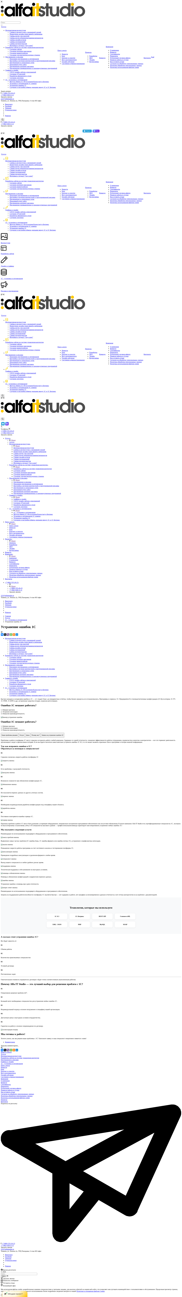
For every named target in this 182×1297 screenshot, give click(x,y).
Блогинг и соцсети (68, 58)
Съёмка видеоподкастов (18, 44)
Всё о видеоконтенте (69, 60)
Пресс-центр (62, 50)
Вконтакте (9, 104)
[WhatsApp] (11, 634)
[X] (5, 634)
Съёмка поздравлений (17, 42)
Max (97, 131)
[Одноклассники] (14, 634)
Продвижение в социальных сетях (22, 63)
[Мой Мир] (17, 634)
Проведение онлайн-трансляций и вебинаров (26, 34)
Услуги (3, 27)
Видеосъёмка (94, 62)
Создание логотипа (16, 78)
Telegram (8, 108)
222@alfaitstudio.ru (7, 99)
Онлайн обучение (68, 62)
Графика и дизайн (11, 70)
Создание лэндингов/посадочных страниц (25, 55)
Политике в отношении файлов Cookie (91, 1291)
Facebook (8, 106)
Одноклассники (11, 110)
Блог (63, 56)
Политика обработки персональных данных (126, 65)
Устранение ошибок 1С (18, 85)
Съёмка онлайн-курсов (18, 40)
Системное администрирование (73, 63)
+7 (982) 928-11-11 (7, 95)
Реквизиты (114, 56)
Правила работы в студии (119, 60)
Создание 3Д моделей (17, 74)
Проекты (88, 52)
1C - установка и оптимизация (16, 80)
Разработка (93, 56)
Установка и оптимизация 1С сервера (23, 83)
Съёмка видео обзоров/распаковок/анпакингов (26, 38)
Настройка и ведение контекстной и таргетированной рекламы (32, 61)
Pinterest (8, 116)
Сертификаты (115, 54)
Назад (13, 440)
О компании (114, 50)
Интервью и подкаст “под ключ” (21, 45)
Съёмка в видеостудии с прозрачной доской (25, 32)
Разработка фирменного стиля (20, 76)
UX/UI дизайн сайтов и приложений (23, 72)
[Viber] (8, 634)
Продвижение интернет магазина (22, 66)
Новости (65, 54)
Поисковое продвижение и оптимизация (24, 59)
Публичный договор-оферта (120, 58)
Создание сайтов (16, 49)
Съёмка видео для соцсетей (19, 36)
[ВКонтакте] (2, 634)
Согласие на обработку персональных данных (126, 63)
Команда (102, 58)
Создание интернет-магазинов (20, 51)
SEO (91, 58)
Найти (3, 1276)
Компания (109, 47)
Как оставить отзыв (117, 62)
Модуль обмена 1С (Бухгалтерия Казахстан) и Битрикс (29, 82)
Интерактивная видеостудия (15, 30)
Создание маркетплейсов (19, 53)
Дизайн (92, 60)
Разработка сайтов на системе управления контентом (24, 47)
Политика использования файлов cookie (124, 67)
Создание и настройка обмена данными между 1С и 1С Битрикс (33, 87)
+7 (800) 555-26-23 (8, 93)
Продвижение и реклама (14, 57)
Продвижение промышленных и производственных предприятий (33, 68)
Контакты (147, 58)
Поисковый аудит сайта (18, 64)
